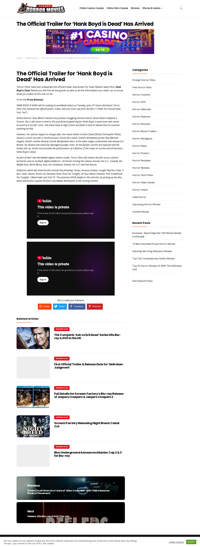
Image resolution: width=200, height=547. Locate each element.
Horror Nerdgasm (142, 138)
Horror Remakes (141, 160)
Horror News (139, 145)
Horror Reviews (140, 167)
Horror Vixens (140, 189)
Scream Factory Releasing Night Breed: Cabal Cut (86, 424)
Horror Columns (141, 94)
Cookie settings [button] (176, 542)
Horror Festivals (141, 124)
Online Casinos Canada (92, 8)
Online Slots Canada (117, 8)
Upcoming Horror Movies (146, 204)
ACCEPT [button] (191, 542)
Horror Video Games (143, 182)
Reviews (135, 8)
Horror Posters (140, 153)
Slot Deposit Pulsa (142, 280)
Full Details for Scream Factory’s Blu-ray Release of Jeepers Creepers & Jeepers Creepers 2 (89, 395)
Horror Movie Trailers (144, 131)
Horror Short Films (142, 175)
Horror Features (141, 116)
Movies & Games (151, 8)
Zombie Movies (140, 211)
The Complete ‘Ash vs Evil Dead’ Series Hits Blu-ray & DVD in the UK (87, 336)
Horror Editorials (141, 109)
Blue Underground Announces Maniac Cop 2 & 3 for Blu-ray (88, 454)
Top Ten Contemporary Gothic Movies (153, 258)
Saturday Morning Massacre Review (152, 251)
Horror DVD (62, 329)
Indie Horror (139, 197)
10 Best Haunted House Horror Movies (153, 243)
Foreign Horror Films (143, 80)
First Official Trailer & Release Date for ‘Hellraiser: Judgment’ (88, 366)
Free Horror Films (142, 87)
